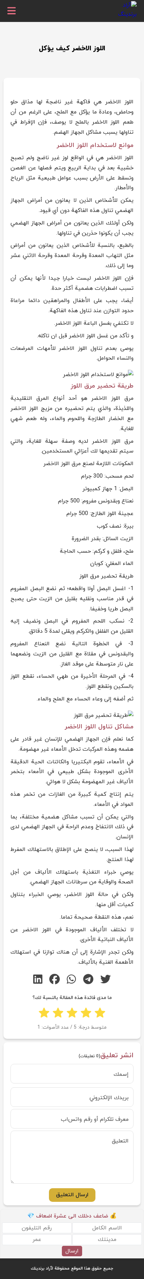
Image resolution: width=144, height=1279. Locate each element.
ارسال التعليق (72, 1195)
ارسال (72, 1251)
